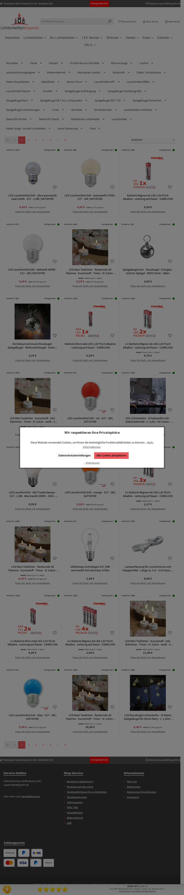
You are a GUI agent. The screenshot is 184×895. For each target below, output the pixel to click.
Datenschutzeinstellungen (74, 455)
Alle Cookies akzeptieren (111, 455)
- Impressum (92, 463)
